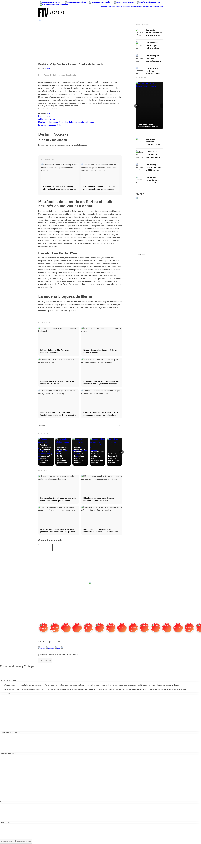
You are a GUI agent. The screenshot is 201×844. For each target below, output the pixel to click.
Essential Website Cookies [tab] (10, 694)
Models (42, 648)
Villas (58, 648)
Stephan (47, 68)
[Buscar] (160, 12)
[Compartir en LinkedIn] (101, 547)
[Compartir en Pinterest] (87, 547)
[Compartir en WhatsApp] (73, 547)
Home (40, 75)
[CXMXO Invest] (62, 648)
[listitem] (43, 629)
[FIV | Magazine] (51, 12)
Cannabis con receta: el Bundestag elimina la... (116, 6)
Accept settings (7, 841)
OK (41, 660)
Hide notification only (23, 841)
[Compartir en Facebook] (45, 547)
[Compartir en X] (59, 547)
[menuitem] (160, 12)
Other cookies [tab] (5, 802)
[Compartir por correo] (115, 547)
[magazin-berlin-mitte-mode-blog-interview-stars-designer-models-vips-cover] (80, 40)
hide (48, 113)
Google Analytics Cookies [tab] (10, 733)
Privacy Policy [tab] (5, 822)
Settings (48, 660)
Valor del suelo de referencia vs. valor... (147, 6)
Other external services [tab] (9, 754)
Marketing (51, 648)
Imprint (52, 642)
